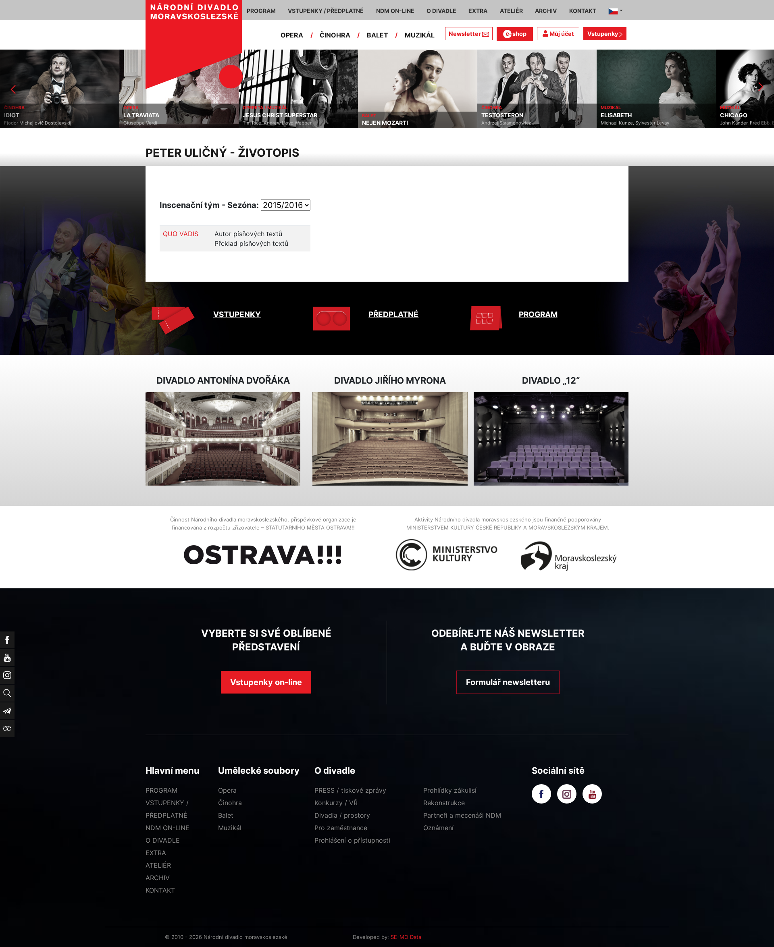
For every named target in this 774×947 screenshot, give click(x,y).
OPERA (292, 35)
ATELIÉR (158, 865)
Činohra (230, 803)
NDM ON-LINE (167, 828)
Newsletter (465, 33)
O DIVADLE (163, 840)
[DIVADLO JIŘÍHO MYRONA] (389, 439)
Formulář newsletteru (508, 682)
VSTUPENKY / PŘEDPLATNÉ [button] (326, 10)
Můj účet (561, 33)
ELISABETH (616, 115)
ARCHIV (158, 878)
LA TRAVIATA (141, 115)
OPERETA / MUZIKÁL (265, 107)
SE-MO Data (406, 937)
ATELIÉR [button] (511, 10)
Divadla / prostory (342, 815)
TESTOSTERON (502, 115)
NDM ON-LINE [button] (395, 10)
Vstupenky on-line (266, 682)
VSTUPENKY (237, 314)
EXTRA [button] (477, 10)
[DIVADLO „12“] (551, 439)
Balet (225, 815)
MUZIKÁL (420, 35)
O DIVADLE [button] (441, 10)
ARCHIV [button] (546, 10)
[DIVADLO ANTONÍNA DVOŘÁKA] (223, 439)
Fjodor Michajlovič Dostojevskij (37, 123)
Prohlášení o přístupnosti (352, 840)
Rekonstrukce (444, 803)
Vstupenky (603, 33)
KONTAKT (160, 890)
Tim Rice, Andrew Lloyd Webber (277, 123)
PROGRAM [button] (261, 10)
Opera (227, 790)
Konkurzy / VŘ (336, 803)
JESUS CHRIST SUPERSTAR (280, 115)
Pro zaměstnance (340, 828)
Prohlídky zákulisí (449, 790)
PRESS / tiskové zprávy (350, 790)
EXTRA (156, 853)
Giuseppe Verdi (140, 123)
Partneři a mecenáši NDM (462, 815)
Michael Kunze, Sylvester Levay (635, 123)
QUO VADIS (180, 234)
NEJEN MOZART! (385, 123)
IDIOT (11, 115)
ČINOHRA (335, 35)
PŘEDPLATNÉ (393, 314)
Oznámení (438, 828)
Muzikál (229, 828)
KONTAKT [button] (582, 10)
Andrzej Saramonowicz (506, 123)
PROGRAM (538, 314)
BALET (377, 35)
